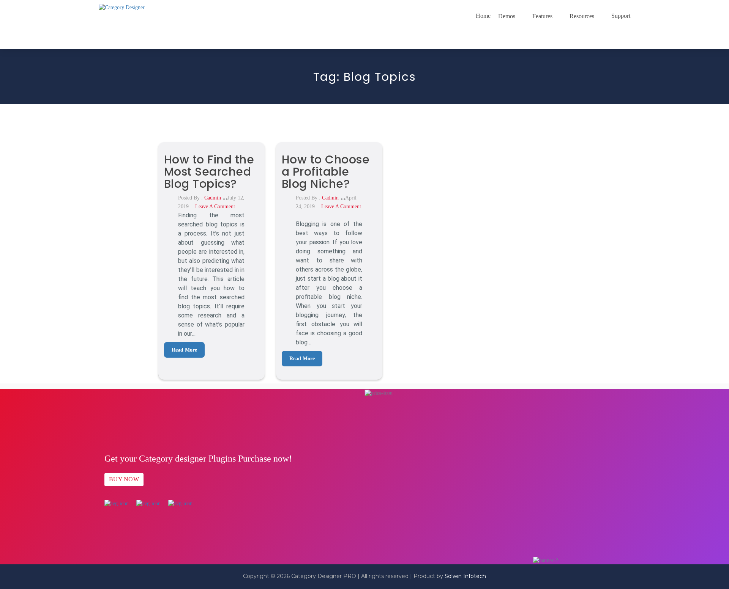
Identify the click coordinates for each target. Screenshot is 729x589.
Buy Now (124, 479)
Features (542, 16)
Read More (184, 350)
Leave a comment (215, 206)
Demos (506, 16)
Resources (582, 16)
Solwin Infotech (465, 576)
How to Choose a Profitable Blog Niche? (326, 171)
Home (483, 16)
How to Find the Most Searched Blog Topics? (209, 171)
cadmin (212, 198)
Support (620, 16)
